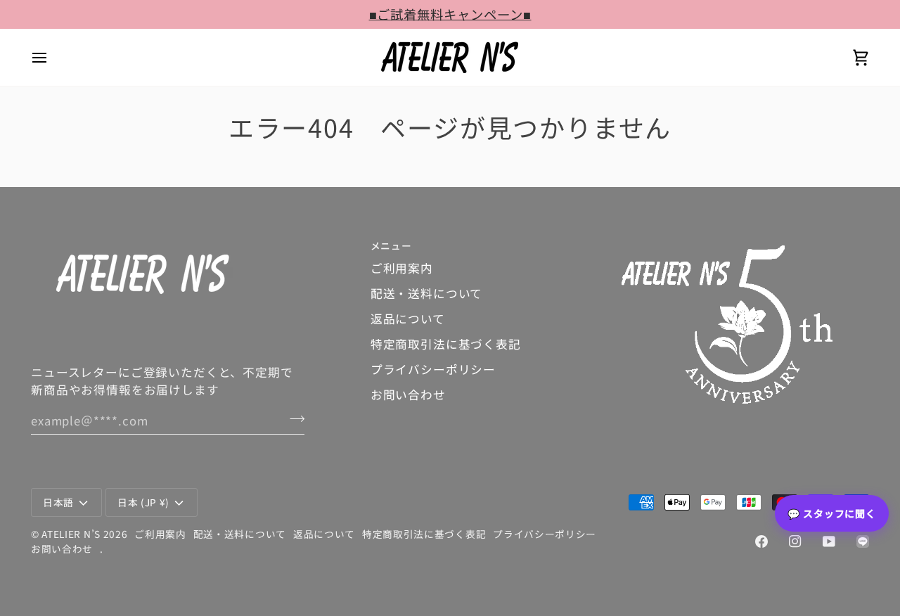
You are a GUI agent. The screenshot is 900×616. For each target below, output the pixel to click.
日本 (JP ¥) (143, 502)
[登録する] (292, 418)
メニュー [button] (391, 245)
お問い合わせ (408, 394)
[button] (745, 241)
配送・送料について (427, 293)
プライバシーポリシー (433, 369)
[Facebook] (761, 541)
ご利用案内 (402, 267)
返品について (408, 318)
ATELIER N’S (71, 534)
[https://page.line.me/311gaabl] (862, 541)
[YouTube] (829, 541)
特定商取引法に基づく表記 (446, 343)
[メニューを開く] (52, 57)
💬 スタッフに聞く (832, 513)
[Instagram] (795, 541)
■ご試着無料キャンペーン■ (450, 14)
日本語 (58, 502)
